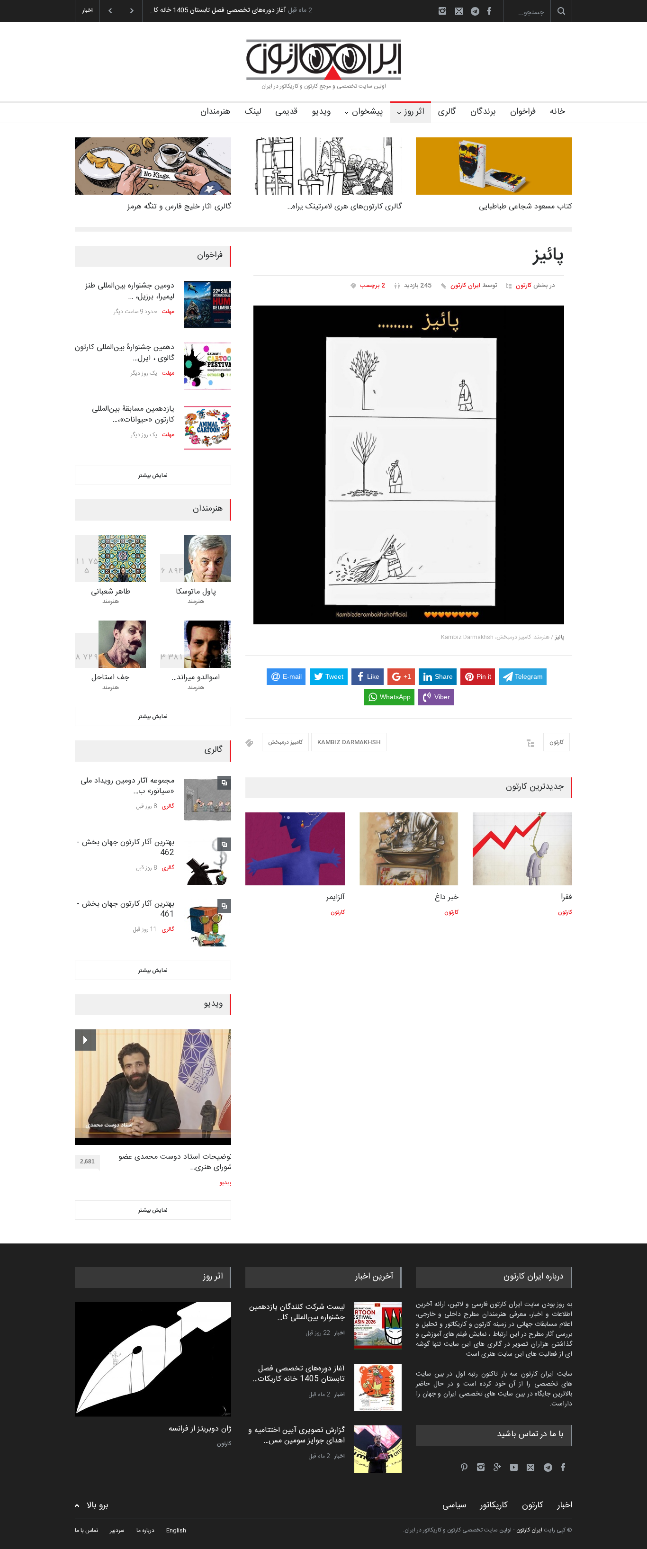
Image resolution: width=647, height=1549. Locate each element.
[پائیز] (408, 465)
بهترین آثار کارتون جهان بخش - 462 (125, 847)
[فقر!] (522, 848)
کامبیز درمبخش (285, 742)
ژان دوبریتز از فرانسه (200, 1429)
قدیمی (286, 112)
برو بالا (97, 1506)
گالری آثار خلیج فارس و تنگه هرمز (179, 206)
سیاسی (454, 1505)
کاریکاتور (494, 1505)
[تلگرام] (478, 12)
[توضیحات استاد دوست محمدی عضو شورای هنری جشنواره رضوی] (154, 1087)
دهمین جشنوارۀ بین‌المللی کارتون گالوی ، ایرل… (124, 352)
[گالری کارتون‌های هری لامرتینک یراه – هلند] (323, 166)
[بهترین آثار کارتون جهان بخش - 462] (207, 861)
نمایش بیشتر (153, 475)
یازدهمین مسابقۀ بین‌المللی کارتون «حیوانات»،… (133, 414)
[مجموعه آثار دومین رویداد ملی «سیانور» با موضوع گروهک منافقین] (207, 799)
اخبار (339, 1333)
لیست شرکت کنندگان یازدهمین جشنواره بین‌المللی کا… (297, 1312)
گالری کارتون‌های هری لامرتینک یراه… (344, 206)
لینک (252, 112)
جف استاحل (110, 677)
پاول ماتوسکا (196, 591)
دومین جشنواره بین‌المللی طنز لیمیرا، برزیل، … (129, 291)
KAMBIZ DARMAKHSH (348, 742)
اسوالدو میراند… (195, 677)
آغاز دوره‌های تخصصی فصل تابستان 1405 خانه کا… (218, 10)
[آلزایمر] (295, 848)
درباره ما (145, 1530)
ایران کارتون (465, 285)
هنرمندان (215, 112)
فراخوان (523, 112)
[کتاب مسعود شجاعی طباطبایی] (494, 166)
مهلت (168, 311)
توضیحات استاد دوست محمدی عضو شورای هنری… (175, 1162)
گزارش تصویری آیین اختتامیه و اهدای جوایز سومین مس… (296, 1435)
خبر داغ (446, 897)
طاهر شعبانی (110, 591)
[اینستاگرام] (442, 11)
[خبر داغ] (408, 848)
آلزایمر (335, 897)
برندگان (483, 112)
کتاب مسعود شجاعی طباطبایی (525, 206)
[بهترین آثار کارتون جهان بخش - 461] (207, 922)
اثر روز (414, 112)
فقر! (566, 897)
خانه (557, 112)
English (176, 1530)
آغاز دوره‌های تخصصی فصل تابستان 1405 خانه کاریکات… (298, 1374)
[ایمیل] (459, 11)
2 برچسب (372, 285)
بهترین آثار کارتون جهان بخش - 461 (125, 909)
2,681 (87, 1161)
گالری (447, 112)
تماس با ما (86, 1530)
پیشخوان (367, 112)
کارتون (523, 285)
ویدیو (321, 112)
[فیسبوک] (489, 11)
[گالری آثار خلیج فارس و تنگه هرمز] (153, 166)
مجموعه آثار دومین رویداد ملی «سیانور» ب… (127, 786)
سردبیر (117, 1530)
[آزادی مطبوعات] (153, 1359)
